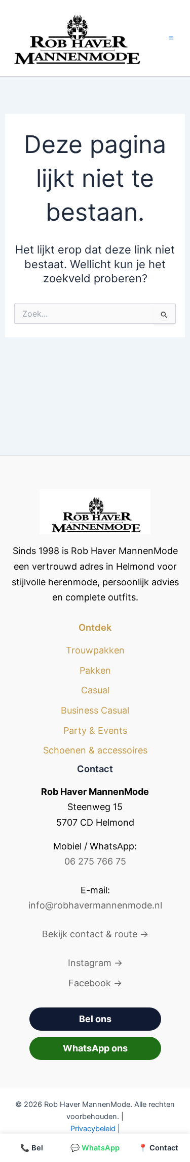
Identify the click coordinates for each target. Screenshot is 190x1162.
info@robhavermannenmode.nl (95, 905)
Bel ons (95, 1019)
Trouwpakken (95, 650)
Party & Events (95, 730)
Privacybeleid (93, 1128)
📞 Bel (31, 1147)
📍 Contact (158, 1147)
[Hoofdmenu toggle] (171, 38)
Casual (95, 690)
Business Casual (95, 710)
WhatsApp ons (95, 1048)
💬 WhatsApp (95, 1147)
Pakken (95, 670)
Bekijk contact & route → (95, 934)
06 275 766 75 (95, 861)
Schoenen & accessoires (95, 750)
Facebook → (95, 983)
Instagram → (95, 962)
